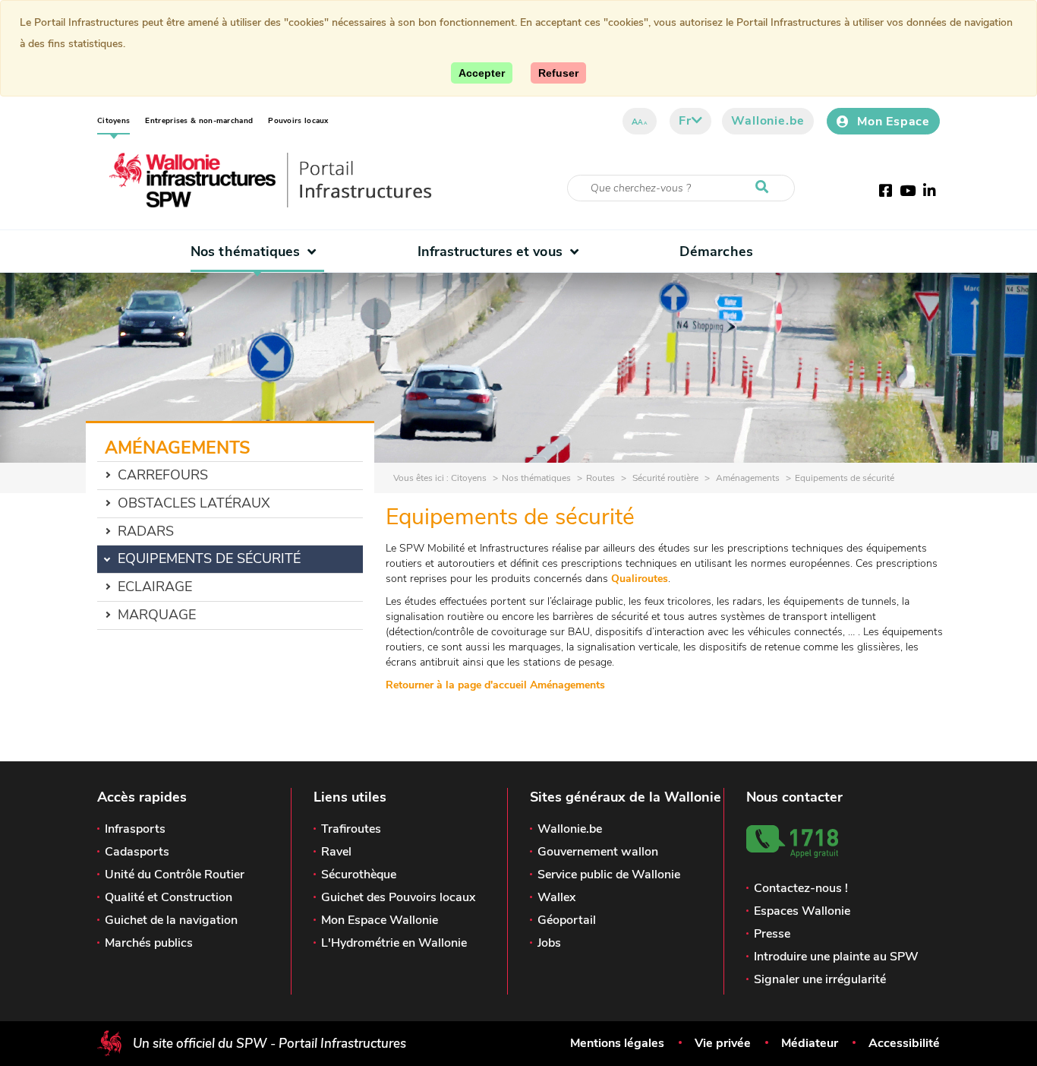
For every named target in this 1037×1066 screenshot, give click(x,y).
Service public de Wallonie (608, 874)
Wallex (556, 897)
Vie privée (723, 1043)
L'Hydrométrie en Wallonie (394, 943)
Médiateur (809, 1043)
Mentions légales (617, 1043)
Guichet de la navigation (171, 920)
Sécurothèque (358, 874)
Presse (772, 933)
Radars (146, 531)
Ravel (336, 851)
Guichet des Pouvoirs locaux (398, 897)
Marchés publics (149, 943)
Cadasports (137, 851)
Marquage (157, 615)
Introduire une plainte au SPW (836, 956)
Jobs (549, 943)
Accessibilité (904, 1043)
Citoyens (113, 120)
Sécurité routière (664, 478)
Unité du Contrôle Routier (174, 874)
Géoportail (566, 920)
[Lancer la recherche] (765, 188)
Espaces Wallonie (802, 911)
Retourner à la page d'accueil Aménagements (495, 685)
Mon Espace (893, 121)
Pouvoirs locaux (298, 120)
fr (685, 120)
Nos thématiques (245, 251)
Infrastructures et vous (490, 251)
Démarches (716, 251)
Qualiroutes (639, 578)
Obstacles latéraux (194, 503)
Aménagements (747, 478)
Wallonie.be (768, 120)
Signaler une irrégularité (820, 979)
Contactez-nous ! (801, 888)
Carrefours (163, 475)
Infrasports (135, 829)
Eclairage (155, 586)
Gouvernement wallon (597, 851)
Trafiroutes (351, 829)
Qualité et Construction (168, 897)
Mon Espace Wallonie (379, 920)
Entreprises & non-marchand (199, 120)
